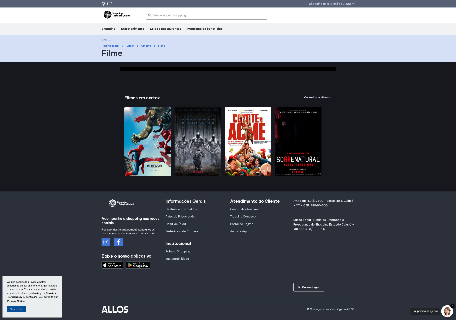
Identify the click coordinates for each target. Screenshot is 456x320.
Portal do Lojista (241, 224)
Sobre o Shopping (177, 251)
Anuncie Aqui (239, 231)
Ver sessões (148, 174)
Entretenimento (132, 28)
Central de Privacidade (181, 209)
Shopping (108, 28)
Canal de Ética (175, 224)
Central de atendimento (246, 209)
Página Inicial (110, 45)
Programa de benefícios (204, 28)
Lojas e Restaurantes (165, 28)
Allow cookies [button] (16, 309)
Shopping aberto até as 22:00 (331, 4)
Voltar (106, 40)
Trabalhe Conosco (243, 216)
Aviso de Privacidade (180, 216)
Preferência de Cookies (181, 231)
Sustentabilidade (177, 258)
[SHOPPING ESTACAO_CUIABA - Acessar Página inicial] (117, 15)
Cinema (146, 45)
